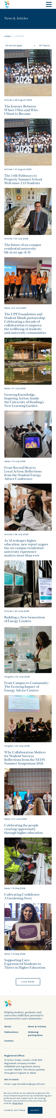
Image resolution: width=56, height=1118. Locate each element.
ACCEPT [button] (35, 1110)
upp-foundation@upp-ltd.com (28, 1084)
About (7, 1026)
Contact (8, 1040)
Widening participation (35, 1034)
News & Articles (37, 1026)
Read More (17, 1103)
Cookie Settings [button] (15, 1110)
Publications (11, 1032)
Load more (28, 982)
